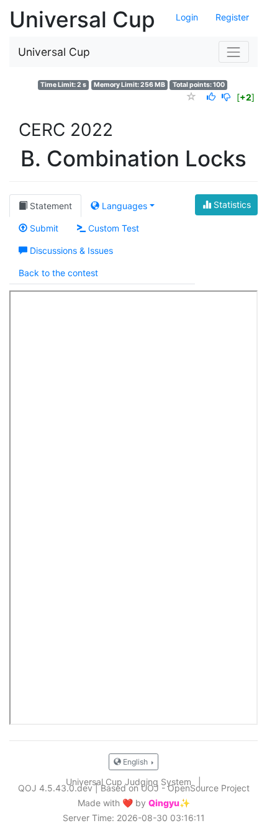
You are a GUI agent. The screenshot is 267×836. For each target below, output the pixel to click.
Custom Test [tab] (112, 228)
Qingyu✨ (169, 803)
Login (187, 17)
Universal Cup (54, 51)
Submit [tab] (42, 228)
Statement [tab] (49, 205)
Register (232, 17)
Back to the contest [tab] (58, 272)
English (135, 761)
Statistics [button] (231, 204)
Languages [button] (123, 205)
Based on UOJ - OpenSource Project (175, 788)
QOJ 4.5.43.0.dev (55, 788)
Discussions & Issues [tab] (70, 250)
